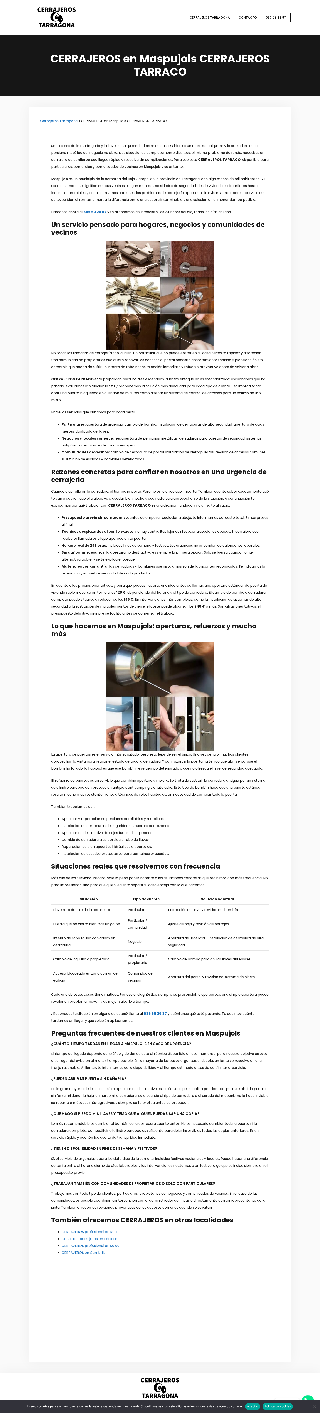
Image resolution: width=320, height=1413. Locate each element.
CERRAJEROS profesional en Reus (90, 1231)
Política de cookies (278, 1406)
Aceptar (252, 1406)
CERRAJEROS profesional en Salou (90, 1245)
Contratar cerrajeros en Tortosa (89, 1238)
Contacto (248, 17)
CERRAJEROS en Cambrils (83, 1252)
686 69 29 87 (276, 17)
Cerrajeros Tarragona (210, 17)
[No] (314, 1406)
